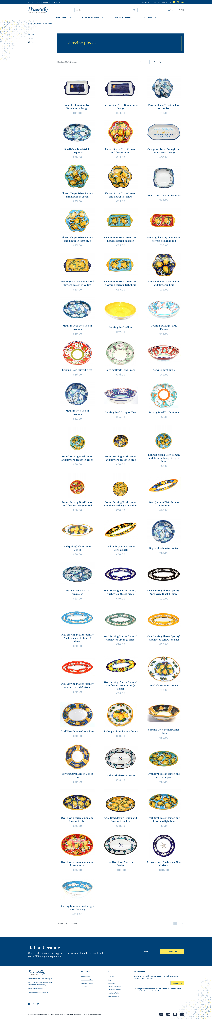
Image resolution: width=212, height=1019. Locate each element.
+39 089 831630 (38, 988)
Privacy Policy (77, 1014)
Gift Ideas (84, 986)
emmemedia (97, 1014)
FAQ (169, 2)
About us (157, 2)
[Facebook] (174, 2)
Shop (146, 951)
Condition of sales (113, 993)
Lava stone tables (123, 17)
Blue (41, 39)
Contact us (172, 951)
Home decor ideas (91, 17)
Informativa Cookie (88, 1014)
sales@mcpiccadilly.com (40, 992)
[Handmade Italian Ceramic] (43, 10)
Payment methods (113, 996)
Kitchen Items (85, 976)
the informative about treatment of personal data (162, 989)
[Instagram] (178, 2)
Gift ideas (148, 17)
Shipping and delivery (114, 986)
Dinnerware (62, 17)
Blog (164, 2)
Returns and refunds (114, 990)
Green (41, 42)
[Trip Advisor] (182, 2)
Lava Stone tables (87, 983)
